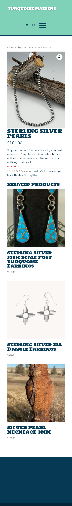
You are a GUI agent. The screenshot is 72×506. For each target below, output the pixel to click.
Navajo (49, 171)
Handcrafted (38, 171)
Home (10, 47)
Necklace (18, 175)
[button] (59, 57)
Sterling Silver (20, 47)
